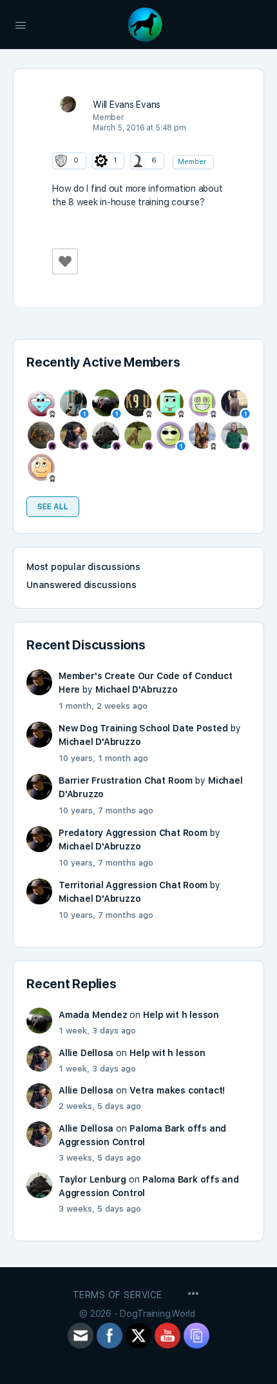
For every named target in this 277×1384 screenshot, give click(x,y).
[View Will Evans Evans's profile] (67, 103)
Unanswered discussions (81, 585)
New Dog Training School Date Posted (143, 728)
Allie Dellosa (86, 1053)
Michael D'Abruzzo (136, 689)
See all (52, 506)
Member (192, 162)
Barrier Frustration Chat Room (126, 780)
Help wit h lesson (180, 1015)
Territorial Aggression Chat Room (133, 885)
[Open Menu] (20, 23)
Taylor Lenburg (92, 1179)
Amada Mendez (93, 1015)
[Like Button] (65, 261)
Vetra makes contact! (177, 1090)
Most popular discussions (83, 567)
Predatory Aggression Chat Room (133, 833)
